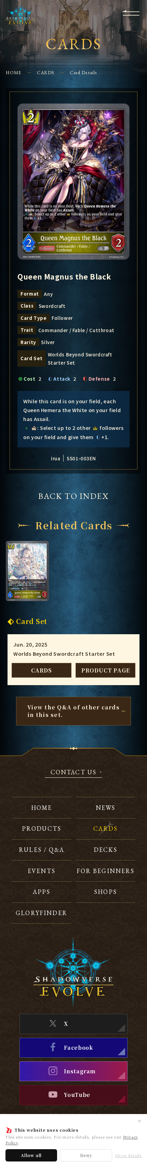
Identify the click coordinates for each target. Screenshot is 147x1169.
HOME (14, 72)
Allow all (31, 1155)
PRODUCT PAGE (105, 670)
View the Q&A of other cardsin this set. (73, 710)
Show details (128, 1155)
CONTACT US (74, 772)
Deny (86, 1155)
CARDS (45, 72)
